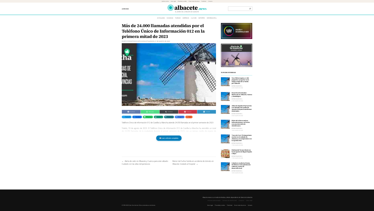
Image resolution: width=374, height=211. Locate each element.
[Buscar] (250, 8)
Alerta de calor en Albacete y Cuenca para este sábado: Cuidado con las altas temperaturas (145, 162)
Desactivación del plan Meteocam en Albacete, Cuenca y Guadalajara (242, 94)
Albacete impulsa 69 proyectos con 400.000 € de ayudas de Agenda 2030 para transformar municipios (242, 108)
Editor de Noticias (136, 41)
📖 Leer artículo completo (168, 138)
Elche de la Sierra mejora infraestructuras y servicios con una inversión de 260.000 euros (241, 123)
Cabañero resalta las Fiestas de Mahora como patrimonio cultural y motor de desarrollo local (241, 165)
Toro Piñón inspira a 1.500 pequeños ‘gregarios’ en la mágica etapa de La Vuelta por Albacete (240, 80)
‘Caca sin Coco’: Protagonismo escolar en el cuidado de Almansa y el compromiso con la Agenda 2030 (242, 137)
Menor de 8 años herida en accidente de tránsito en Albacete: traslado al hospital (193, 162)
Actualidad (149, 41)
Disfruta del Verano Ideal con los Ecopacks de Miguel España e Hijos (242, 151)
